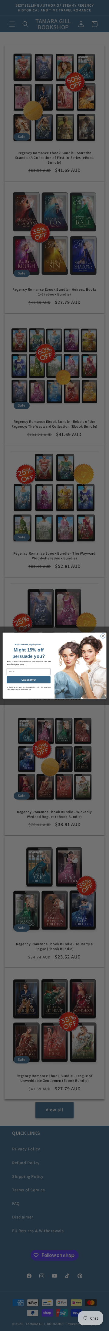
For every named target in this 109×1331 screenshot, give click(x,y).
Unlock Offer (28, 679)
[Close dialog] (103, 635)
